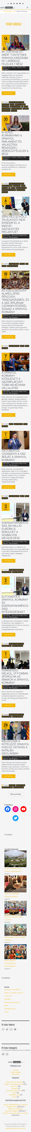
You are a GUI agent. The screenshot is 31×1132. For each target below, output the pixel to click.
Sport (6, 1005)
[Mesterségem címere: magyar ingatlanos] (15, 930)
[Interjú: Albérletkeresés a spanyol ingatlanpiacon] (15, 858)
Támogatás (15, 1074)
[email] (23, 3)
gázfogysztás (6, 572)
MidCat (22, 264)
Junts (12, 104)
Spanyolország (16, 108)
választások (6, 111)
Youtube (14, 111)
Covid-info (8, 996)
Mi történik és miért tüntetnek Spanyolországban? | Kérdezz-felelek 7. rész (15, 58)
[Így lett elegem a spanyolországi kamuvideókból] (15, 951)
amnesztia (5, 104)
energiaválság (14, 264)
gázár (22, 346)
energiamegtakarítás (16, 570)
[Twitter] (14, 3)
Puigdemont (6, 108)
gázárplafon (18, 424)
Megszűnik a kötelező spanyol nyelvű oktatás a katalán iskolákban (15, 747)
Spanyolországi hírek (19, 235)
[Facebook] (8, 3)
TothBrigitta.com (9, 11)
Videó (13, 67)
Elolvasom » (9, 92)
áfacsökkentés (14, 346)
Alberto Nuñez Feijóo (16, 102)
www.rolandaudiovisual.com (15, 1128)
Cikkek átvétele (15, 1072)
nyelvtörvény (20, 785)
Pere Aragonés (18, 787)
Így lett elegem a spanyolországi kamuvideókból (10, 963)
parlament (5, 106)
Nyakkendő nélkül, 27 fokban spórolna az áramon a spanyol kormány (15, 676)
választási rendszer (9, 190)
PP (22, 106)
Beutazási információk (12, 990)
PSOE (26, 106)
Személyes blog (9, 1009)
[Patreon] (20, 3)
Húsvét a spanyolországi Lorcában (15, 1113)
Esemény (7, 999)
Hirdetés (15, 1070)
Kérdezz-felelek (20, 104)
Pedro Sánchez (15, 106)
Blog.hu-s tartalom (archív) (13, 993)
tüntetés (26, 108)
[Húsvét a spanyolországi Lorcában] (15, 908)
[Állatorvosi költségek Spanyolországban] (15, 883)
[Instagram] (11, 3)
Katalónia (12, 785)
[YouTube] (17, 3)
